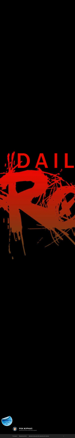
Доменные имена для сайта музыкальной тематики (39, 436)
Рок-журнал (15, 436)
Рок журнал (25, 428)
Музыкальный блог (23, 436)
